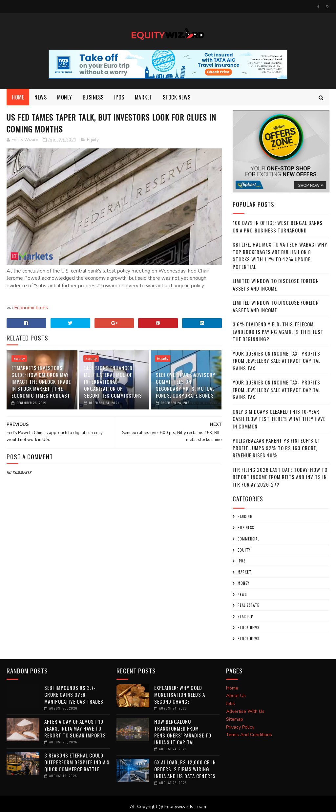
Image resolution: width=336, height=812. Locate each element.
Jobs (230, 703)
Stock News (177, 97)
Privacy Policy (240, 727)
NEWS (40, 97)
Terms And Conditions (249, 735)
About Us (236, 695)
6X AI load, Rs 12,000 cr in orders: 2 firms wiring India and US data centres (185, 768)
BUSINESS (93, 97)
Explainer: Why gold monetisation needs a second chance (179, 694)
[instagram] (327, 6)
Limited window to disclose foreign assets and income (276, 284)
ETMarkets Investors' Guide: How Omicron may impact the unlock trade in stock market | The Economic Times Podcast (41, 381)
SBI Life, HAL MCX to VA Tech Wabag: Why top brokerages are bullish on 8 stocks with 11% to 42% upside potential (280, 255)
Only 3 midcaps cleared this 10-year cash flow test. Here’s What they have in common (279, 419)
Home (18, 97)
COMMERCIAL (248, 538)
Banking (245, 516)
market (143, 97)
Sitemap (234, 719)
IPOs (241, 560)
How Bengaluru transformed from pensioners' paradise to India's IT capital (182, 732)
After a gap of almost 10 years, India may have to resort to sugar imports (75, 728)
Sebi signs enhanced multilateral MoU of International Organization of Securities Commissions (113, 381)
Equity (93, 140)
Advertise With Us (245, 711)
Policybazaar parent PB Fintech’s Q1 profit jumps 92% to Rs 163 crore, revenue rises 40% (276, 448)
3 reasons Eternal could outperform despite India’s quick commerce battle (77, 762)
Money (64, 97)
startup (245, 616)
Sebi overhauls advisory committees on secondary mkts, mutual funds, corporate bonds (185, 385)
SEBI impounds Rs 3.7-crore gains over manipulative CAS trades (73, 694)
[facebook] (318, 6)
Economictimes (31, 307)
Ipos (119, 97)
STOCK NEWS (248, 638)
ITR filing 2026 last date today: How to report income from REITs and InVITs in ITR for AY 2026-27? (280, 477)
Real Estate (248, 605)
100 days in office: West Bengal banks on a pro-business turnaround (278, 226)
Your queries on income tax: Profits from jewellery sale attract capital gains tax (277, 361)
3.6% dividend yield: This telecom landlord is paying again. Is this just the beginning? (278, 331)
